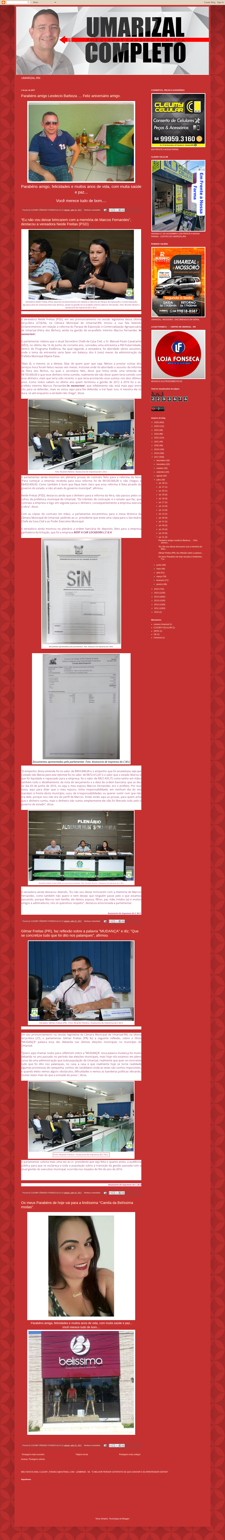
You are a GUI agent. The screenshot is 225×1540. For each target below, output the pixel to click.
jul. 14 (162, 506)
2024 (156, 430)
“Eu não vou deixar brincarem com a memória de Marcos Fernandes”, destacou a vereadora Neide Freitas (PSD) (76, 222)
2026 (156, 422)
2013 (156, 600)
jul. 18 (162, 498)
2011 (156, 608)
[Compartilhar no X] (116, 210)
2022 (156, 438)
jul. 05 (162, 529)
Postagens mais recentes (33, 1454)
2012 (156, 604)
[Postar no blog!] (113, 210)
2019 (156, 449)
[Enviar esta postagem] (105, 210)
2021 (156, 442)
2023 (156, 434)
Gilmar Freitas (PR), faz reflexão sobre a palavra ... (180, 553)
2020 (156, 445)
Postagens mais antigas (130, 1454)
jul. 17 (162, 502)
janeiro (159, 584)
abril (158, 573)
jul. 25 (162, 494)
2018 (156, 453)
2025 (156, 426)
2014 (156, 597)
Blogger (125, 1519)
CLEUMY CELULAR (163, 627)
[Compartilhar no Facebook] (120, 210)
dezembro (161, 460)
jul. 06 (162, 525)
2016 (156, 589)
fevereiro (160, 580)
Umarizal (158, 638)
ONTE (156, 631)
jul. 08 (162, 518)
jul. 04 (162, 533)
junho (159, 565)
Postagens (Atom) (37, 1459)
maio (158, 569)
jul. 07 (162, 521)
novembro (161, 464)
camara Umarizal (161, 624)
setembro (160, 472)
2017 (156, 457)
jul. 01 (162, 537)
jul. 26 (162, 491)
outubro (160, 468)
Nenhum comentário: (92, 210)
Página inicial (82, 1454)
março (159, 576)
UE (155, 634)
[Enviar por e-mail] (110, 210)
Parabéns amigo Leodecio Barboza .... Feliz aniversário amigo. (71, 96)
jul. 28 (162, 483)
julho (158, 480)
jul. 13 (162, 510)
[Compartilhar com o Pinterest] (123, 210)
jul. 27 (162, 487)
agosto (159, 476)
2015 (156, 593)
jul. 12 (162, 514)
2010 (156, 612)
